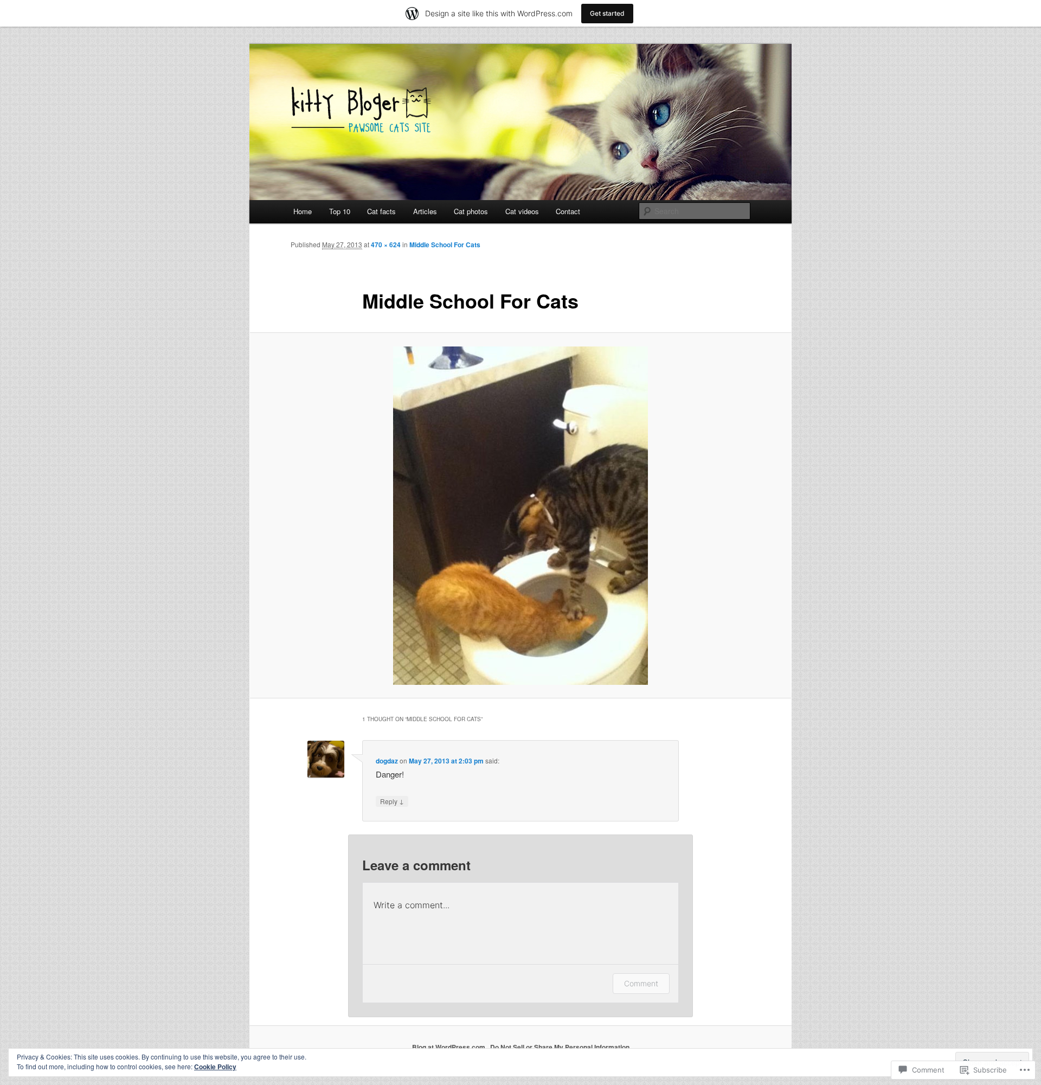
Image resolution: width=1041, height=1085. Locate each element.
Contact (568, 211)
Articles (425, 211)
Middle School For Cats (444, 244)
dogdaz (387, 761)
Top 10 (339, 211)
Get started (607, 13)
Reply (392, 801)
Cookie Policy (215, 1066)
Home (302, 211)
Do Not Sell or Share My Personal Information (559, 1047)
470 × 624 (386, 244)
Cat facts (381, 211)
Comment (641, 983)
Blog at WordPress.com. (449, 1047)
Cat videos (522, 211)
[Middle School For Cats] (520, 515)
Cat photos (471, 211)
